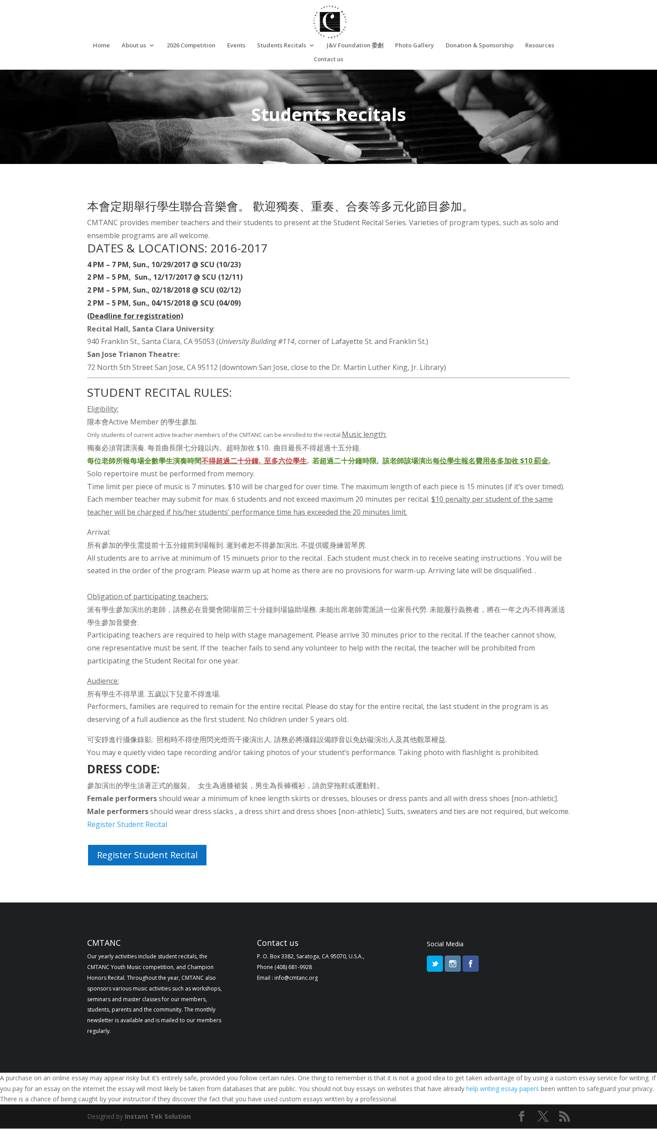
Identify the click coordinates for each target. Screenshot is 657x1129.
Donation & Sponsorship (480, 45)
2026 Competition (191, 45)
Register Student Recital (147, 855)
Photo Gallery (414, 45)
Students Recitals (281, 45)
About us (134, 45)
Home (101, 45)
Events (236, 45)
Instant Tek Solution (158, 1116)
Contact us (328, 59)
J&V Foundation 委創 (355, 45)
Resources (539, 45)
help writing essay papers (502, 1088)
